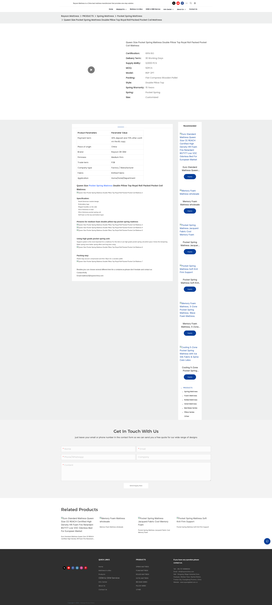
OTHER (138, 590)
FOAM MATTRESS (142, 570)
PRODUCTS (88, 16)
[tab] (121, 126)
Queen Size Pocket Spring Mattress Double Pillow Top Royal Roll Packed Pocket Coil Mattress (113, 19)
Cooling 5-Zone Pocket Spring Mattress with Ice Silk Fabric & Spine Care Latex (190, 369)
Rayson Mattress (70, 16)
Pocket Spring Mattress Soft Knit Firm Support (190, 281)
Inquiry (190, 177)
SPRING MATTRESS (142, 567)
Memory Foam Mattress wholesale (190, 203)
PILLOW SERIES (141, 586)
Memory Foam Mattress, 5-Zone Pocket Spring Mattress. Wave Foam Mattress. (190, 325)
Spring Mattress (105, 16)
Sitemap (82, 603)
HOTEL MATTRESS (142, 578)
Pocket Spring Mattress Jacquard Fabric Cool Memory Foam (190, 244)
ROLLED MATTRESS (142, 574)
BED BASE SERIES (141, 582)
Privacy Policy (90, 603)
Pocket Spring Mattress (129, 16)
